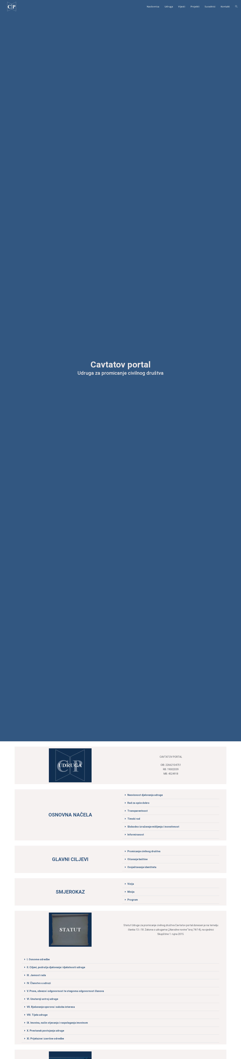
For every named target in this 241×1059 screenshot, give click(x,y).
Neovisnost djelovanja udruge (145, 795)
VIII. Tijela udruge (37, 1014)
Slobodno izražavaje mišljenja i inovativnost (153, 826)
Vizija (130, 883)
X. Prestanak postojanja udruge (45, 1030)
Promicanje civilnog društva (143, 851)
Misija (130, 891)
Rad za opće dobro (138, 803)
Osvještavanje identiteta (141, 867)
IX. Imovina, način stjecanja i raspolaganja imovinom (57, 1022)
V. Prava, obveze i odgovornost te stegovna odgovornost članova (65, 991)
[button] (170, 795)
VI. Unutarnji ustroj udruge (42, 999)
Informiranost (135, 834)
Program (132, 899)
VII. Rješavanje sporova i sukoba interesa (51, 1006)
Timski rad (133, 818)
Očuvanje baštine (137, 859)
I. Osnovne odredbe (38, 959)
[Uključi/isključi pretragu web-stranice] (236, 6)
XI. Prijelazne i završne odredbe (45, 1038)
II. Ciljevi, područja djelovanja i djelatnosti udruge (56, 967)
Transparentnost (137, 810)
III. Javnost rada (36, 975)
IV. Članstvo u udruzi (39, 983)
